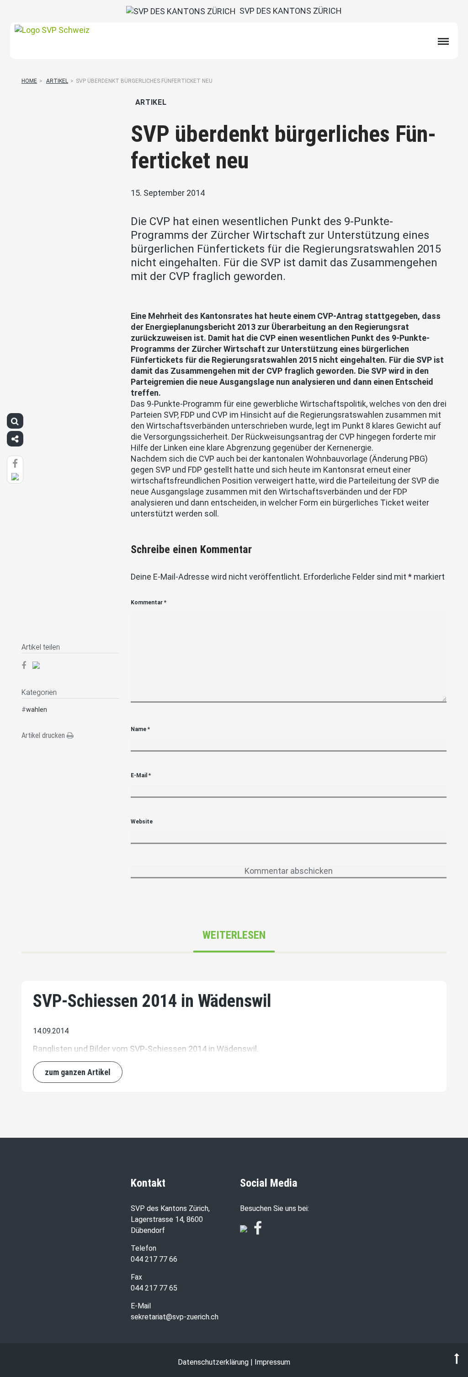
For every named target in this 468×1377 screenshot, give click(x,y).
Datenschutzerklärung (213, 1362)
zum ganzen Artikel (78, 1072)
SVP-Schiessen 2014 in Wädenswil (152, 1001)
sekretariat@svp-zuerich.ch (174, 1316)
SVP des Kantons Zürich (289, 11)
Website (142, 821)
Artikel (57, 81)
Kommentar (148, 602)
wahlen (36, 709)
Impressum (272, 1362)
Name (140, 729)
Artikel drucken (44, 735)
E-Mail (141, 775)
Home (29, 81)
